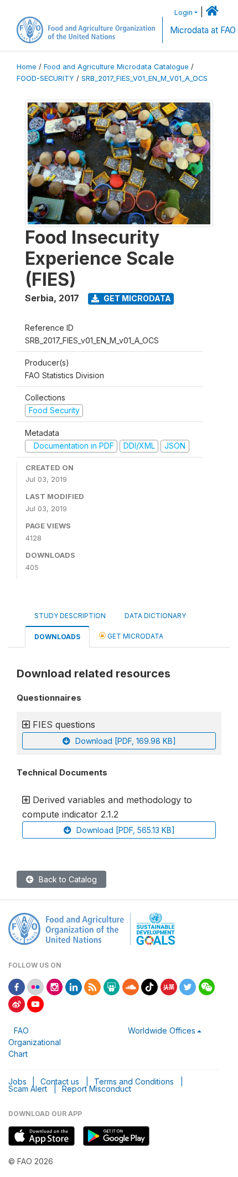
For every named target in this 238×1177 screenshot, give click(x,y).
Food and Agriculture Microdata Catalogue (116, 67)
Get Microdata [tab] (134, 636)
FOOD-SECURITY (45, 78)
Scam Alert (27, 1088)
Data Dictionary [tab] (155, 615)
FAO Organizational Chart (34, 1042)
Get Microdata (136, 298)
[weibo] (16, 1003)
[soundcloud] (130, 986)
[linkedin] (73, 986)
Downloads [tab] (57, 637)
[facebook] (16, 986)
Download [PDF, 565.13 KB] (124, 830)
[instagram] (54, 986)
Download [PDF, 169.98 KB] (124, 741)
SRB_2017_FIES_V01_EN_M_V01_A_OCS (144, 78)
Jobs (17, 1081)
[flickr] (35, 986)
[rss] (92, 986)
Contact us (59, 1081)
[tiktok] (149, 986)
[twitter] (187, 986)
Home (27, 67)
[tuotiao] (169, 986)
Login (183, 12)
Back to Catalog (67, 879)
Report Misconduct (96, 1088)
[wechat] (207, 986)
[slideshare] (112, 986)
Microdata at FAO (203, 30)
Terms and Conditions (134, 1081)
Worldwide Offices (161, 1030)
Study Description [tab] (70, 615)
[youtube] (35, 1003)
